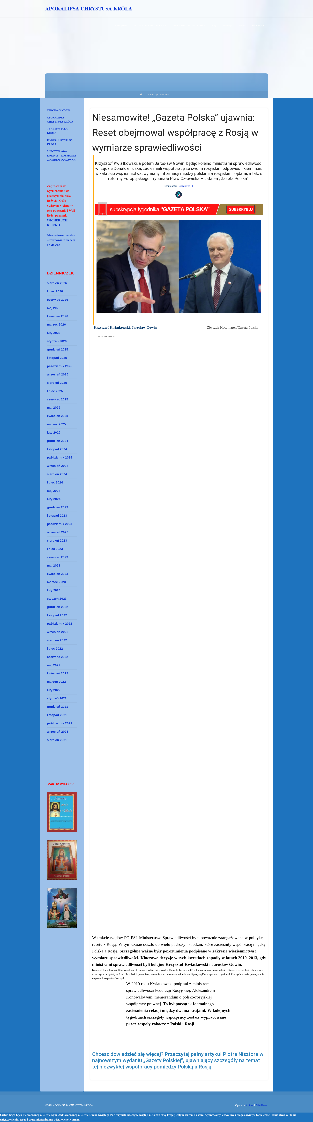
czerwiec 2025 (57, 399)
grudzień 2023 (57, 507)
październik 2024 (59, 457)
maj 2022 (53, 665)
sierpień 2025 (57, 382)
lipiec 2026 (55, 291)
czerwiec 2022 (57, 657)
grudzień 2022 (57, 607)
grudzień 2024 (57, 441)
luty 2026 (53, 333)
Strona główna (59, 110)
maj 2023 (53, 565)
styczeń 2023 (57, 598)
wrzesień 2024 (57, 466)
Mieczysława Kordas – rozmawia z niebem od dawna (61, 155)
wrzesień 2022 (57, 632)
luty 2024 (53, 499)
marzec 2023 (56, 582)
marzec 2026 (56, 324)
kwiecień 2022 (57, 673)
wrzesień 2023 (57, 532)
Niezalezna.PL (186, 186)
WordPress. (262, 1105)
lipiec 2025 (55, 391)
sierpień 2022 (57, 640)
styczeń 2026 (57, 341)
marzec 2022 (56, 681)
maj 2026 (53, 308)
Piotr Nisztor (170, 186)
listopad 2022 (57, 615)
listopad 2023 (57, 515)
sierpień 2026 (57, 283)
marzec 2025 (56, 424)
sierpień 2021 (57, 740)
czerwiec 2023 (57, 557)
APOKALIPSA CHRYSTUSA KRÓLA (88, 8)
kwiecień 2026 (57, 316)
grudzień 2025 (57, 349)
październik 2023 (59, 524)
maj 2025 (53, 407)
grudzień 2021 (57, 706)
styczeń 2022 (57, 698)
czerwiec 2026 (57, 299)
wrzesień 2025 (57, 374)
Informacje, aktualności (158, 94)
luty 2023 (53, 590)
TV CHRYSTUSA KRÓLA (57, 130)
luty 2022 (53, 690)
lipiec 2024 (55, 482)
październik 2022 (59, 623)
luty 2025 (53, 432)
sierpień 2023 (57, 540)
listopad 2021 (57, 715)
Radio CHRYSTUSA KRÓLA (60, 142)
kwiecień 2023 (57, 574)
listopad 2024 (57, 449)
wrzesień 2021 (57, 731)
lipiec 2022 (55, 648)
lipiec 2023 (55, 549)
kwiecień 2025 (57, 416)
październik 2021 (59, 723)
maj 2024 (53, 490)
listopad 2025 (57, 357)
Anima (249, 1105)
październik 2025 (59, 366)
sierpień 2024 (57, 474)
